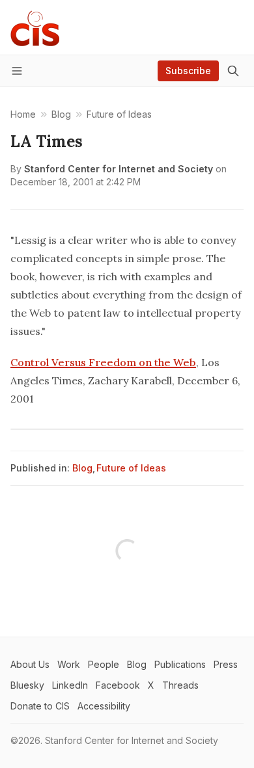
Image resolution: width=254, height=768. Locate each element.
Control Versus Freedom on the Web (103, 362)
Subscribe (188, 70)
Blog (82, 467)
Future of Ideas (131, 467)
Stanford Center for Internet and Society (118, 168)
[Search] (233, 70)
